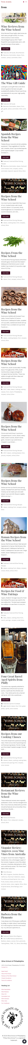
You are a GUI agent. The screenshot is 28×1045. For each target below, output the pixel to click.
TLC (15, 943)
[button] (24, 1041)
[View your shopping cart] (23, 2)
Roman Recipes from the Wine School (13, 538)
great (23, 706)
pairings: (8, 620)
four (17, 706)
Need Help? (4, 971)
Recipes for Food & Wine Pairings (12, 592)
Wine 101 (4, 994)
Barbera (3, 941)
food (18, 618)
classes (5, 760)
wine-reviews (14, 708)
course (13, 941)
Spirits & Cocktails (14, 703)
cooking (17, 389)
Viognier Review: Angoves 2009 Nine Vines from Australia (13, 851)
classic (19, 55)
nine (22, 879)
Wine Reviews (20, 53)
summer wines (5, 884)
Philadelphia (18, 392)
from (22, 55)
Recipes (3, 164)
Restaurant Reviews (9, 817)
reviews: (3, 57)
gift (2, 109)
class (8, 389)
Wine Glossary (5, 998)
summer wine (17, 882)
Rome (7, 571)
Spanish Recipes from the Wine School (11, 137)
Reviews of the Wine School (8, 976)
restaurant (14, 820)
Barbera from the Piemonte (11, 915)
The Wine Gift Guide (13, 83)
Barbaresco (18, 938)
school (9, 57)
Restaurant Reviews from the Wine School (13, 793)
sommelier (14, 57)
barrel (8, 706)
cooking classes (12, 338)
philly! (3, 708)
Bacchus (21, 874)
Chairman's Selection (14, 877)
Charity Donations (6, 978)
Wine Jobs (4, 1001)
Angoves (9, 874)
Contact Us (4, 967)
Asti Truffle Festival (9, 938)
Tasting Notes (5, 943)
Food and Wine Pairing (16, 161)
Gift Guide (12, 53)
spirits (7, 708)
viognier (17, 884)
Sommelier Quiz (5, 996)
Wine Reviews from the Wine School (12, 28)
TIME (11, 943)
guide (5, 109)
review (7, 882)
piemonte (22, 941)
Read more (6, 48)
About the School (6, 973)
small (18, 620)
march (12, 392)
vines (12, 884)
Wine (19, 57)
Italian (19, 568)
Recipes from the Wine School (11, 197)
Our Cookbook (5, 1003)
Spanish (10, 171)
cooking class (12, 223)
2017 (4, 389)
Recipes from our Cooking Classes (11, 735)
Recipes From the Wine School (11, 254)
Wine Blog (24, 943)
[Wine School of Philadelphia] (6, 2)
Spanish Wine (18, 171)
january (3, 455)
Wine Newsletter (5, 989)
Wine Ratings (15, 886)
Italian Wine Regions (15, 936)
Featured (6, 53)
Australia (15, 874)
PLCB (2, 882)
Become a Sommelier (9, 55)
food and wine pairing (7, 763)
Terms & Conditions (6, 980)
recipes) (15, 168)
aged (4, 706)
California (4, 877)
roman (3, 571)
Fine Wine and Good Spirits (9, 879)
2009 (4, 874)
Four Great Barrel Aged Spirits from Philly (11, 679)
